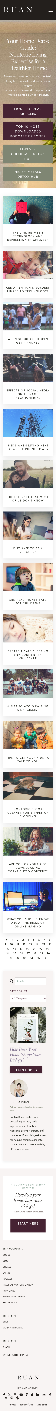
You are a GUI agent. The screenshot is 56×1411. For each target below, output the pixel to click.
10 (11, 944)
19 (21, 949)
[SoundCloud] (44, 1394)
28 (34, 953)
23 (47, 949)
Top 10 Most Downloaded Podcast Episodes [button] (28, 131)
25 (14, 953)
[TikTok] (50, 1394)
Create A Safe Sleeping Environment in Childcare (28, 654)
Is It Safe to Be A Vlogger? (28, 550)
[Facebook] (4, 1394)
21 (34, 949)
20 (27, 949)
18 (14, 949)
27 (28, 953)
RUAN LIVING (9, 1290)
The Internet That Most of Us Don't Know (28, 498)
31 (11, 958)
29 (41, 953)
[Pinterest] (27, 1394)
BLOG (5, 1260)
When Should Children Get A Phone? (28, 340)
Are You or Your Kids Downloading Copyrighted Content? (28, 867)
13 (30, 944)
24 (7, 953)
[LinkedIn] (37, 1394)
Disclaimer (41, 1404)
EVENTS (6, 1272)
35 (38, 958)
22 (40, 949)
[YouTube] (21, 1394)
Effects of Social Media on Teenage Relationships (28, 394)
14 (37, 944)
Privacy (12, 1404)
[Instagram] (15, 1394)
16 (50, 944)
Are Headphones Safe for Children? (28, 601)
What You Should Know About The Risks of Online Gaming (28, 922)
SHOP (5, 1321)
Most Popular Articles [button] (28, 111)
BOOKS (6, 1254)
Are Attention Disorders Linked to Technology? (28, 289)
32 (17, 958)
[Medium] (5, 1397)
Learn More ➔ (25, 1070)
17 (8, 949)
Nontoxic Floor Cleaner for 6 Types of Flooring (27, 812)
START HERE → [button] (28, 1225)
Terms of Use (26, 1404)
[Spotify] (11, 1397)
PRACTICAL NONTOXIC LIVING (17, 1284)
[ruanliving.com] (28, 210)
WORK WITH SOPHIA (13, 1327)
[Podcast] (17, 1397)
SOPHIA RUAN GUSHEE (14, 1296)
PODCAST (7, 1278)
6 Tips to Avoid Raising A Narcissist (27, 708)
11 (18, 944)
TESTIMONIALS (10, 1302)
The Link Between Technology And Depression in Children (28, 236)
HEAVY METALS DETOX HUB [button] (28, 174)
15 (43, 944)
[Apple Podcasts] (32, 1394)
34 (31, 958)
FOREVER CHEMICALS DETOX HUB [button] (28, 154)
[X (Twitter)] (9, 1394)
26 (21, 953)
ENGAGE (7, 1266)
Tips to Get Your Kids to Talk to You (28, 759)
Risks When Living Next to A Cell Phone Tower (28, 447)
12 (24, 944)
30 (48, 953)
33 (24, 958)
